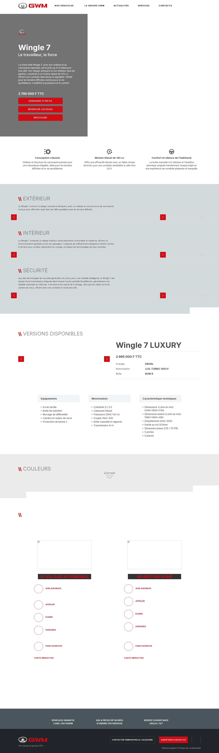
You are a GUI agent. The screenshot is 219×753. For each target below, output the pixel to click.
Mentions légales (169, 748)
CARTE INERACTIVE (44, 658)
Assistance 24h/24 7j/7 (173, 740)
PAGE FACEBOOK (53, 646)
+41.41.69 (50, 608)
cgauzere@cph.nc (145, 617)
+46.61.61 (140, 604)
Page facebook (143, 646)
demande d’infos (40, 101)
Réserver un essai (40, 109)
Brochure (40, 117)
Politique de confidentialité (189, 748)
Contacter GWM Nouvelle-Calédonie (132, 740)
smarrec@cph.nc (54, 620)
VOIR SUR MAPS (53, 588)
